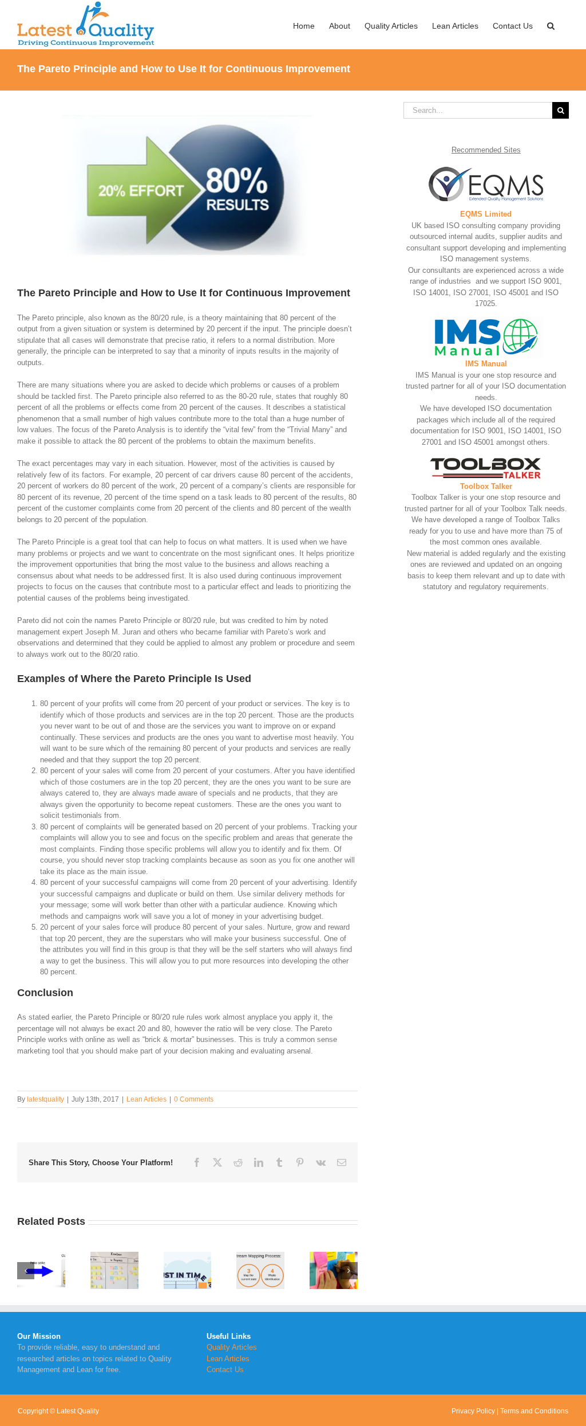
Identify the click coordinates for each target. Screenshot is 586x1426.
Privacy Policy (473, 1411)
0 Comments (193, 1099)
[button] (551, 24)
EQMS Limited (486, 214)
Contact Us (225, 1369)
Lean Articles (146, 1099)
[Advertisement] (486, 690)
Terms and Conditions (534, 1411)
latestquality (45, 1099)
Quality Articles (232, 1347)
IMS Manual (486, 363)
